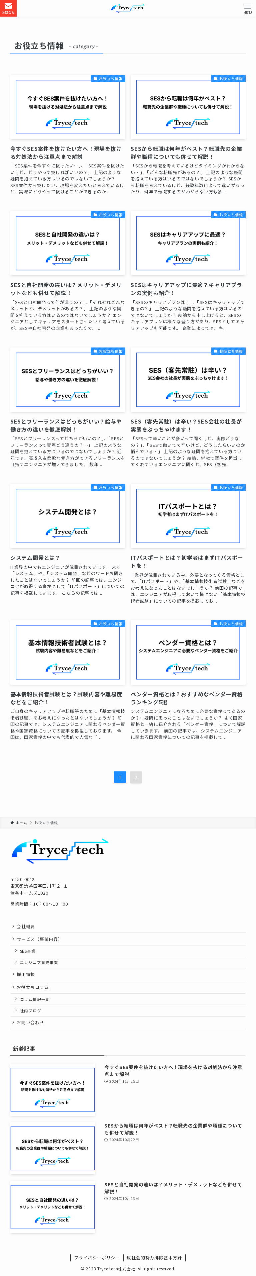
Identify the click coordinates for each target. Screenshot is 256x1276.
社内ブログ (30, 1010)
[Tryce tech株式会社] (128, 8)
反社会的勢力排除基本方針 (154, 1257)
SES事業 (28, 951)
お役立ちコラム (33, 987)
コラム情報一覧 (35, 999)
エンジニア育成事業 (39, 962)
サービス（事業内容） (40, 939)
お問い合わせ (30, 1022)
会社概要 (26, 926)
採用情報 (26, 974)
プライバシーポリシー (97, 1257)
